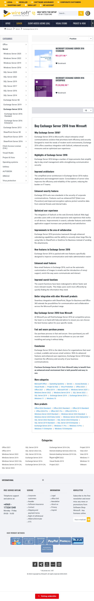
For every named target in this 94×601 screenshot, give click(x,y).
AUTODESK (7, 171)
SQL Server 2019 (10, 81)
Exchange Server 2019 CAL (35, 465)
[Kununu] (53, 564)
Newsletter (55, 501)
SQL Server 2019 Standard (45, 423)
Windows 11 (39, 398)
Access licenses (81, 384)
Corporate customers (32, 497)
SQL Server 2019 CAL (33, 454)
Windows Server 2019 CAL (12, 465)
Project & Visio (9, 157)
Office (5, 44)
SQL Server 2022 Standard (45, 420)
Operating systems (10, 162)
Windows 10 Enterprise (63, 429)
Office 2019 (50, 390)
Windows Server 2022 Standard (73, 414)
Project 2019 (85, 447)
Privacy (54, 507)
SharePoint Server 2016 (13, 141)
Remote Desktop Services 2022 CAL (63, 451)
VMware (83, 465)
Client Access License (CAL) (12, 147)
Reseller (31, 501)
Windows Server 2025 (12, 54)
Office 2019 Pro (71, 411)
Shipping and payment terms (34, 511)
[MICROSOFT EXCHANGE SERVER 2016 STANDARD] (43, 58)
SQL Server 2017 (10, 86)
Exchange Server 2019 (12, 105)
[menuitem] (12, 5)
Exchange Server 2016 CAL (60, 447)
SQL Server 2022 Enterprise (67, 420)
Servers (69, 384)
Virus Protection (67, 387)
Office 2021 (39, 390)
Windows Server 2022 (12, 58)
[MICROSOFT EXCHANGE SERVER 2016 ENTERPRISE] (43, 88)
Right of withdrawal (35, 516)
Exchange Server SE (12, 100)
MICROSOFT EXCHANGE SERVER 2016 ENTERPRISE (70, 79)
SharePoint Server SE (12, 132)
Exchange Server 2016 (13, 109)
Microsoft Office (41, 384)
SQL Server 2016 (10, 91)
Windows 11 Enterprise (43, 429)
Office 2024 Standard (43, 408)
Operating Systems (56, 384)
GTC (29, 522)
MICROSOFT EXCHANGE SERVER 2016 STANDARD (70, 49)
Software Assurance (36, 504)
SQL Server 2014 (10, 95)
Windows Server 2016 (12, 68)
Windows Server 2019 (12, 63)
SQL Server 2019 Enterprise (67, 423)
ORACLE (6, 176)
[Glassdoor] (47, 564)
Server (5, 49)
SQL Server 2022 (10, 77)
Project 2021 (54, 465)
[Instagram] (59, 564)
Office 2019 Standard (80, 408)
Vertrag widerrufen (48, 596)
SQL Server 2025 (10, 72)
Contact (31, 507)
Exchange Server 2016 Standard (13, 115)
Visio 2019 (84, 454)
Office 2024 (80, 387)
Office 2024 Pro (42, 411)
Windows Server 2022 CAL (12, 461)
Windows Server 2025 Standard (46, 414)
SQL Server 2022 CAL (33, 451)
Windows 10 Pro (75, 426)
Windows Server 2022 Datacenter (75, 417)
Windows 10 (51, 398)
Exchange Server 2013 (12, 127)
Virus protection (9, 181)
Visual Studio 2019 (57, 461)
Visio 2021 (84, 451)
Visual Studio (8, 153)
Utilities (6, 167)
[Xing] (41, 564)
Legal (53, 496)
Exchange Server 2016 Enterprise (13, 122)
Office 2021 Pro (56, 411)
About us (54, 504)
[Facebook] (35, 564)
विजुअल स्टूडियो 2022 (57, 458)
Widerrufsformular (35, 519)
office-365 (55, 499)
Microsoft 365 (63, 390)
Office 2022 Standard (61, 408)
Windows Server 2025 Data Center (47, 417)
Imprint (54, 510)
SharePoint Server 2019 (13, 137)
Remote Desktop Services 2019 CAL (63, 454)
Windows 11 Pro (60, 426)
